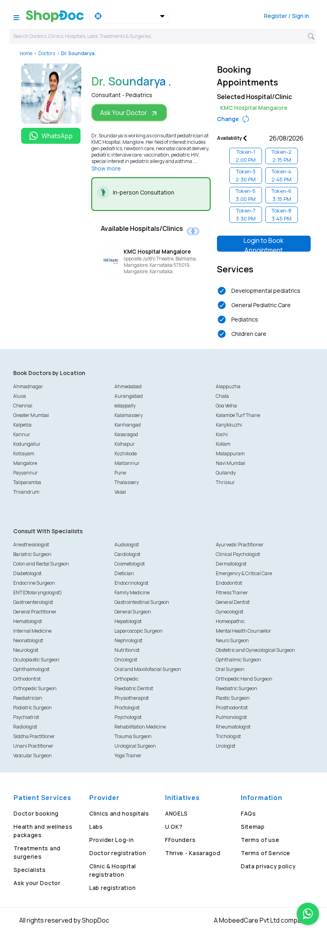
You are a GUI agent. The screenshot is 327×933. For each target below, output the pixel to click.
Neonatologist (28, 640)
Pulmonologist (231, 717)
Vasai (120, 491)
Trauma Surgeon (133, 736)
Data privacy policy (268, 866)
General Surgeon (132, 611)
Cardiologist (127, 554)
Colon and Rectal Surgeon (41, 563)
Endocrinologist (131, 583)
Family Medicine (132, 592)
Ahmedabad (128, 386)
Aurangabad (128, 396)
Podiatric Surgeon (32, 707)
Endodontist (229, 583)
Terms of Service (265, 853)
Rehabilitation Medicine (140, 726)
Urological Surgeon (135, 745)
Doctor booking (36, 813)
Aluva (19, 396)
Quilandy (226, 472)
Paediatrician (27, 698)
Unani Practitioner (33, 745)
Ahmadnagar (28, 386)
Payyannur (25, 472)
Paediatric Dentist (133, 688)
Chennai (22, 405)
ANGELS (176, 813)
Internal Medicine (32, 630)
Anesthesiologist (31, 544)
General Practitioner (35, 611)
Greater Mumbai (31, 415)
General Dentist (233, 602)
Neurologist (25, 650)
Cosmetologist (129, 563)
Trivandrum (26, 491)
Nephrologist (128, 640)
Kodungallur (27, 444)
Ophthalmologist (31, 669)
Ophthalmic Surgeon (238, 659)
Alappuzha (228, 386)
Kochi (222, 434)
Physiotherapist (131, 698)
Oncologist (125, 659)
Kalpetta (22, 424)
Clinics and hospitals (119, 813)
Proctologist (127, 707)
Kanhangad (127, 424)
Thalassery (126, 482)
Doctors (46, 53)
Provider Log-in (111, 840)
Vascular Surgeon (32, 755)
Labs (96, 826)
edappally (125, 405)
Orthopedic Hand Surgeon (244, 678)
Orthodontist (27, 678)
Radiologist (25, 726)
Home (26, 53)
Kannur (21, 434)
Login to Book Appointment (264, 244)
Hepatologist (128, 621)
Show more (106, 168)
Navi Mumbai (230, 463)
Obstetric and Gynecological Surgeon (255, 650)
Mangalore (25, 463)
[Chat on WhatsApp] (308, 914)
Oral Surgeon (230, 669)
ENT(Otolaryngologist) (37, 592)
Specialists (30, 869)
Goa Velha (226, 405)
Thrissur (225, 482)
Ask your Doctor (37, 883)
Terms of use (260, 840)
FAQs (248, 813)
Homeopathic (230, 621)
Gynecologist (229, 611)
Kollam (223, 444)
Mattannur (127, 463)
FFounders (180, 840)
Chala (222, 396)
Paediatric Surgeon (236, 688)
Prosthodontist (232, 707)
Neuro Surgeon (232, 640)
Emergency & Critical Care (244, 573)
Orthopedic (126, 678)
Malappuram (230, 453)
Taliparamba (27, 482)
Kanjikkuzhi (229, 424)
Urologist (225, 745)
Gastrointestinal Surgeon (141, 602)
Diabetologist (27, 573)
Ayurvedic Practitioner (240, 544)
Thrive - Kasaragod (193, 853)
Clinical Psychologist (238, 554)
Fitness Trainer (232, 592)
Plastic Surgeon (233, 698)
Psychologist (128, 717)
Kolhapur (124, 444)
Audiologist (126, 544)
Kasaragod (126, 434)
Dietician (124, 573)
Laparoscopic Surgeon (138, 630)
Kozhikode (125, 453)
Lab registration (112, 887)
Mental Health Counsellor (243, 630)
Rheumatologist (233, 726)
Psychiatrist (26, 717)
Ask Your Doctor (123, 112)
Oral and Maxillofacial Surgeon (147, 669)
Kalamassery (128, 415)
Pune (120, 472)
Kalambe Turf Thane (238, 415)
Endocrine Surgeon (34, 583)
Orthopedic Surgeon (35, 688)
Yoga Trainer (128, 755)
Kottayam (23, 453)
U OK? (174, 826)
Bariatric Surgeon (32, 554)
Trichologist (228, 736)
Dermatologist (231, 563)
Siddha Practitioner (34, 736)
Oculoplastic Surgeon (36, 659)
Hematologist (27, 621)
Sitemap (253, 826)
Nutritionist (127, 650)
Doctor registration (117, 853)
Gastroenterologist (33, 602)
